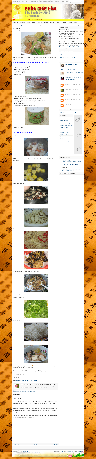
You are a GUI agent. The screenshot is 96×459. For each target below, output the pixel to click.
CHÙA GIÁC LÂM (76, 84)
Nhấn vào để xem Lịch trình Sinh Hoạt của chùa (70, 46)
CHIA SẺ (70, 22)
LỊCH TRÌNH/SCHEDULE (45, 1)
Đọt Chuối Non (66, 160)
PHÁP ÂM (59, 22)
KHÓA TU (40, 22)
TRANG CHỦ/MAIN (16, 1)
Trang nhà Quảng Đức (65, 141)
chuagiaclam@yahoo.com (35, 452)
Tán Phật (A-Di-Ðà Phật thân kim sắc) (69, 57)
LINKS (71, 2)
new (42, 25)
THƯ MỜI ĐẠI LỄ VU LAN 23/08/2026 (74, 72)
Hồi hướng (62, 61)
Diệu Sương (38, 25)
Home (35, 444)
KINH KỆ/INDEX (65, 1)
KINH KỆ (28, 22)
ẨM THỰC (65, 22)
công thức (33, 25)
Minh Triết (61, 451)
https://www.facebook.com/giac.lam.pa (69, 112)
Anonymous (67, 84)
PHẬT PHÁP (52, 22)
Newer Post (16, 444)
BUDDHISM (76, 22)
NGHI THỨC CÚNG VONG (71, 64)
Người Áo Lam (70, 451)
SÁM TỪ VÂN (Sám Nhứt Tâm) (67, 69)
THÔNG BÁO (22, 22)
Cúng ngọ (62, 54)
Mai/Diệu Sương (68, 89)
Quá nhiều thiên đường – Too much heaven (71, 161)
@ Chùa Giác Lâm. (25, 451)
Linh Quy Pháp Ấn (64, 130)
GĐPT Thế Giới (64, 120)
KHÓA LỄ (34, 22)
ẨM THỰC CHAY (27, 25)
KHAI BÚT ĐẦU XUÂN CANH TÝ (69, 166)
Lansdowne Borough (65, 123)
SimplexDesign (80, 451)
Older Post (55, 444)
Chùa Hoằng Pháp (64, 118)
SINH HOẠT (46, 22)
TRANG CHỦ (15, 22)
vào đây (37, 386)
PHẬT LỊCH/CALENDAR (55, 1)
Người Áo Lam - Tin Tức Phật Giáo (71, 164)
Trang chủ (21, 25)
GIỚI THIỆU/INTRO (35, 1)
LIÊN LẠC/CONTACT (26, 1)
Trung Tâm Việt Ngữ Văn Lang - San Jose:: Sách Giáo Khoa (71, 169)
